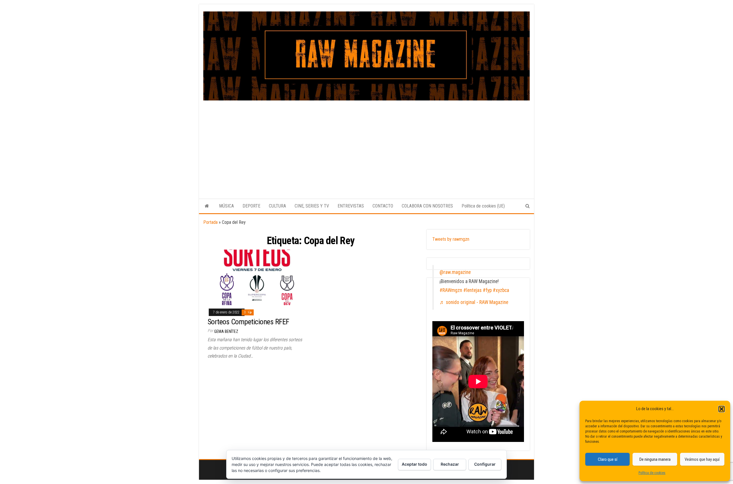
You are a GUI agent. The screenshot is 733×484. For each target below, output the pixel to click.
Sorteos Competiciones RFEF (248, 321)
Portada (210, 222)
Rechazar (450, 464)
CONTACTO (383, 206)
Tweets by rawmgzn (450, 239)
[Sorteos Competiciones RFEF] (257, 277)
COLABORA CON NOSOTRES (427, 206)
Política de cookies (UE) (483, 206)
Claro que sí (607, 459)
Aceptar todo (414, 464)
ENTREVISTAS (351, 206)
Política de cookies (652, 473)
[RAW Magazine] (207, 206)
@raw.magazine (455, 272)
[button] (721, 409)
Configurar (485, 464)
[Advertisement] (366, 143)
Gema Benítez (226, 331)
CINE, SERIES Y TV (312, 206)
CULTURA (277, 206)
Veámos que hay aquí (702, 459)
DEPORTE (251, 206)
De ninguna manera (655, 459)
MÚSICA (226, 206)
